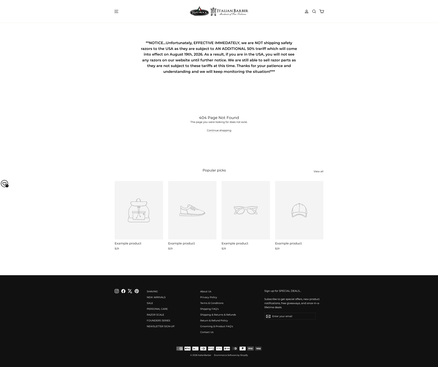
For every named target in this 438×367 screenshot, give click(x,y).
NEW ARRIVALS (156, 297)
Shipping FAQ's (209, 308)
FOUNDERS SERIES (158, 320)
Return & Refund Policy (214, 320)
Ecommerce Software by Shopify (231, 355)
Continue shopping (219, 130)
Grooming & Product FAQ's (216, 326)
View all (318, 171)
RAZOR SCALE (155, 314)
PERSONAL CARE (157, 308)
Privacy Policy (208, 297)
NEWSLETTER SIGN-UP (161, 326)
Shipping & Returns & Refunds (218, 314)
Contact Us (207, 332)
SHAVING (152, 291)
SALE (150, 303)
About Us (205, 291)
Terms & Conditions (211, 303)
